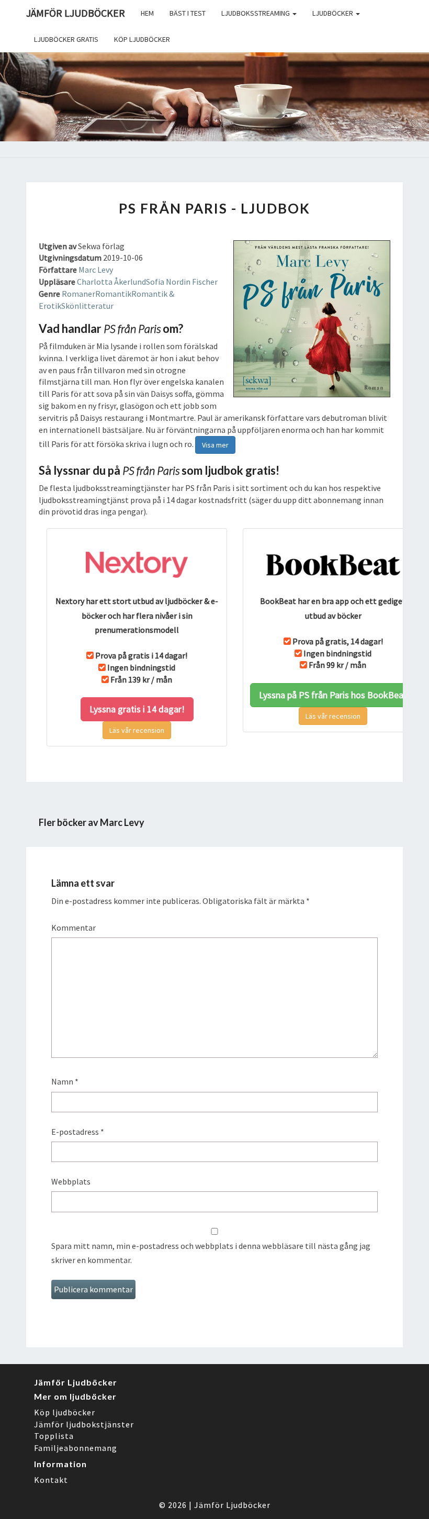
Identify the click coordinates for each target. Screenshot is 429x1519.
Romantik (113, 293)
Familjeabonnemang (75, 1448)
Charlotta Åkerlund (111, 281)
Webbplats (71, 1181)
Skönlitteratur (87, 305)
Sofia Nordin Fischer (182, 281)
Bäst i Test (188, 13)
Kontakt (51, 1480)
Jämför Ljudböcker (232, 1505)
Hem (147, 13)
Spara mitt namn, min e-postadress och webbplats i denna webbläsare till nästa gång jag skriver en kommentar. (210, 1253)
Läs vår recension (136, 730)
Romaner (78, 293)
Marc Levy (95, 269)
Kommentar (73, 927)
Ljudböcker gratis (66, 39)
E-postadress (77, 1131)
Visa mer (215, 445)
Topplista (54, 1436)
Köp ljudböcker (142, 39)
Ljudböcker (333, 13)
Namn (64, 1081)
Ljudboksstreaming (256, 13)
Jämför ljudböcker (75, 12)
